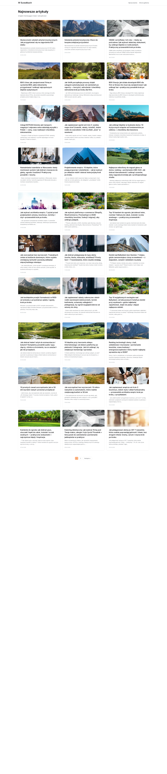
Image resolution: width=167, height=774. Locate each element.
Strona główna (144, 3)
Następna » (87, 458)
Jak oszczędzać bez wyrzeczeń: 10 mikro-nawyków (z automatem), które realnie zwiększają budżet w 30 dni (82, 389)
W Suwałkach (25, 2)
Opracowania (132, 3)
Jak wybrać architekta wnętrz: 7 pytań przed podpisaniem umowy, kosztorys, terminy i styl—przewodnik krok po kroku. (39, 214)
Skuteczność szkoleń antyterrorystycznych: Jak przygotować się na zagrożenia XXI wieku (39, 42)
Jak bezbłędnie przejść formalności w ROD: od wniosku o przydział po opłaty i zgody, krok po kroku (38, 299)
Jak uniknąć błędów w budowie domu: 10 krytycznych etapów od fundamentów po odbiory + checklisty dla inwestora (126, 127)
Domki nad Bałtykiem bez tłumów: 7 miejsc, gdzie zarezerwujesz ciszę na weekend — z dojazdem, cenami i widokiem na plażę (127, 257)
